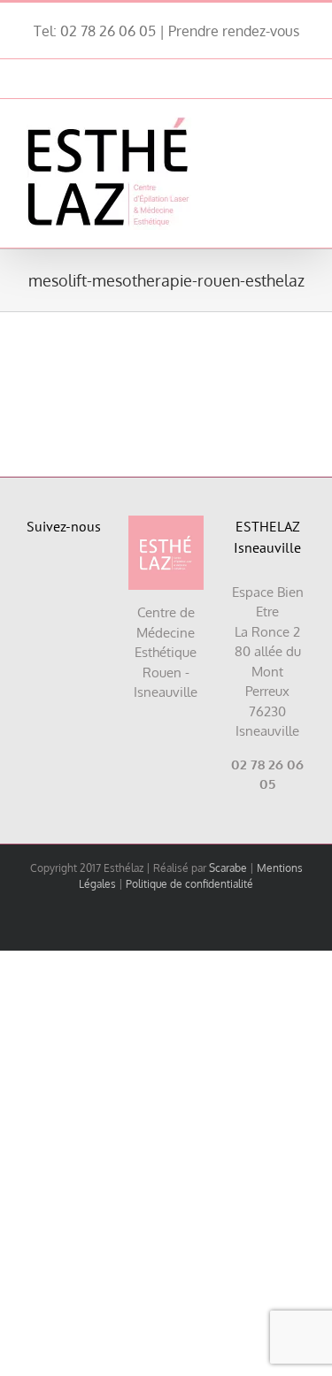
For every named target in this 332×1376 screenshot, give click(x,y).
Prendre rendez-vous (233, 31)
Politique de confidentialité (189, 884)
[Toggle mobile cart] (266, 126)
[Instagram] (84, 579)
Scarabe (228, 868)
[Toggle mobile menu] (298, 126)
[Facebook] (44, 579)
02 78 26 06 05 (108, 31)
